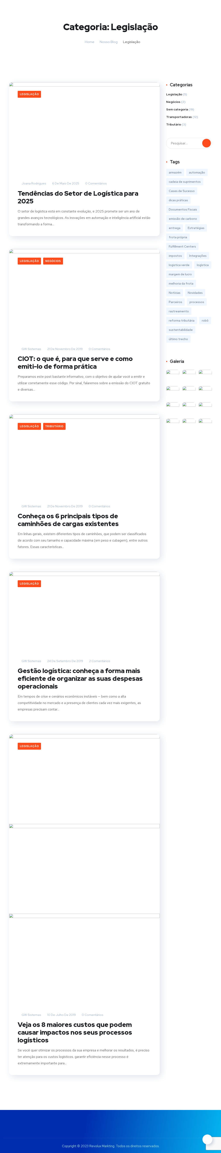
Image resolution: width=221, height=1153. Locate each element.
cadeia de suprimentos (185, 182)
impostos (175, 256)
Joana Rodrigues (33, 183)
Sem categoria (177, 109)
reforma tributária (181, 320)
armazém (175, 172)
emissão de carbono (183, 219)
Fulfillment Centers (182, 246)
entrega (174, 228)
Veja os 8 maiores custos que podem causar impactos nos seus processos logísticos (75, 1032)
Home (89, 42)
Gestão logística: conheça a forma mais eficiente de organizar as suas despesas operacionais (80, 678)
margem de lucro (180, 274)
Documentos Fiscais (183, 209)
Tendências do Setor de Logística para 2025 (78, 197)
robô (205, 320)
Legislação (29, 94)
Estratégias (196, 228)
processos (196, 302)
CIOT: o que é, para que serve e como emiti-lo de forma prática (75, 362)
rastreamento (179, 311)
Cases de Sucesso (182, 191)
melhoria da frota (181, 283)
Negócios (53, 261)
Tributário (54, 426)
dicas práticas (178, 200)
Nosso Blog (109, 42)
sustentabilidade (181, 330)
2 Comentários (99, 661)
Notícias (174, 293)
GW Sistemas (31, 349)
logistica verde (179, 265)
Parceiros (175, 302)
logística (203, 265)
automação (197, 172)
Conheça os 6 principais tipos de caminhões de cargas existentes (68, 520)
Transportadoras (179, 117)
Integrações (198, 256)
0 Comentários (96, 183)
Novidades (195, 293)
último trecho (178, 339)
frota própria (178, 237)
